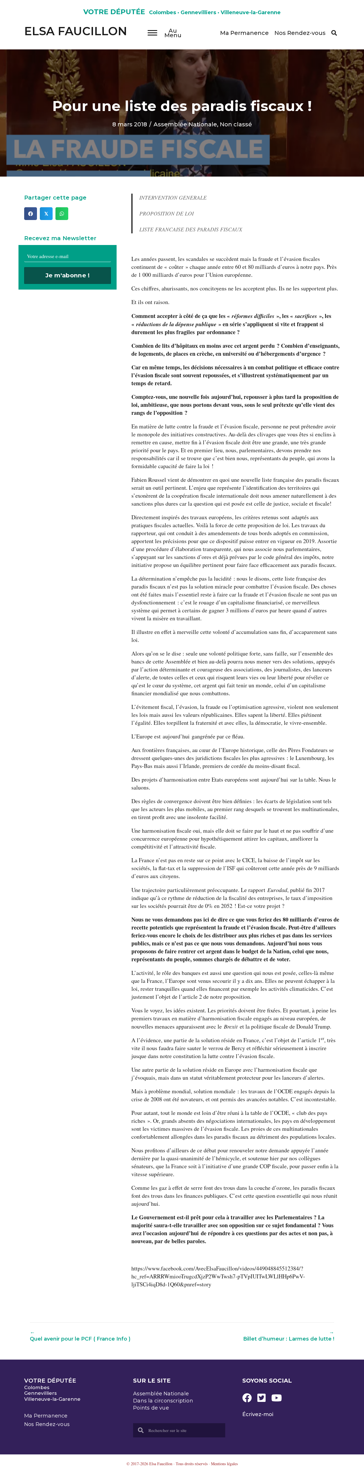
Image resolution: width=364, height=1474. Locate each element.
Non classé (236, 124)
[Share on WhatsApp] (61, 213)
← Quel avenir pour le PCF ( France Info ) (80, 1335)
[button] (334, 33)
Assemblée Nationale (185, 124)
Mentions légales (224, 1463)
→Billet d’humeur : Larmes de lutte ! (288, 1335)
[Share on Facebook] (30, 213)
